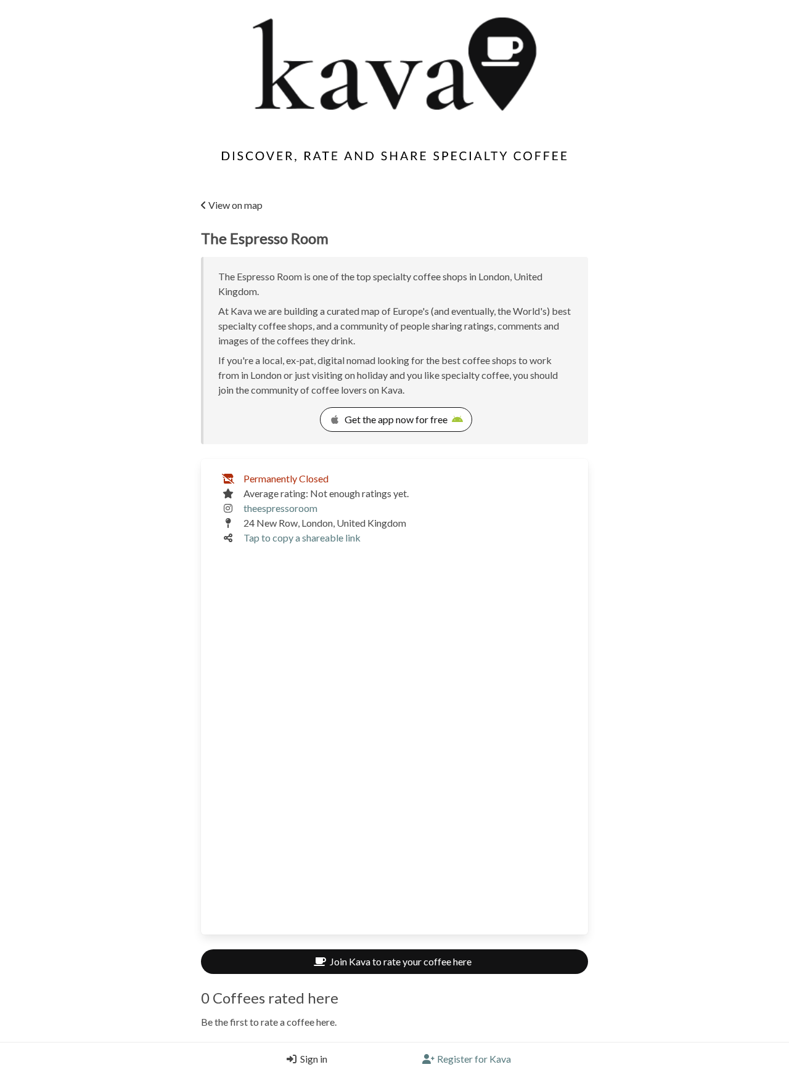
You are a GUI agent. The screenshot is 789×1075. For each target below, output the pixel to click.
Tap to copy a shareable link (302, 537)
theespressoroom (280, 508)
